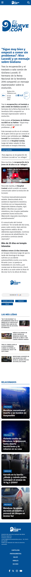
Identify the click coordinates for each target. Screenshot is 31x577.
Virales (15, 561)
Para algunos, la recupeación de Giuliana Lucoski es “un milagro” (14, 156)
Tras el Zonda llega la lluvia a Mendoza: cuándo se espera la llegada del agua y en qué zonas (9, 348)
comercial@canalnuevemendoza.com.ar (11, 539)
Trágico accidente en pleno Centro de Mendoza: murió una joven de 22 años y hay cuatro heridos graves (21, 336)
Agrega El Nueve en (26, 95)
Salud (7, 304)
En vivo (15, 564)
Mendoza (21, 301)
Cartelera (16, 550)
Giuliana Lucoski (8, 301)
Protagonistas (15, 554)
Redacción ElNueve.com (11, 92)
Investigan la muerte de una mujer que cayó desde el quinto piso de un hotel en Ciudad (21, 359)
